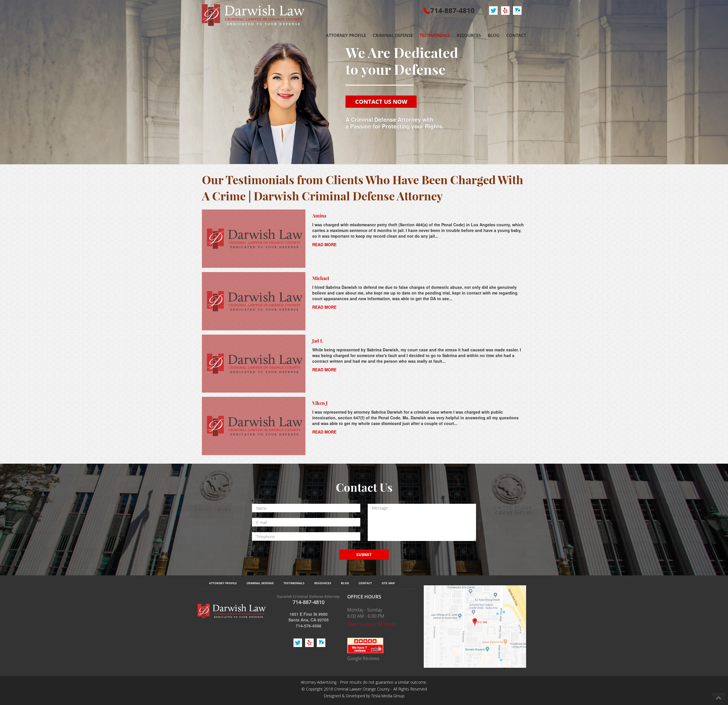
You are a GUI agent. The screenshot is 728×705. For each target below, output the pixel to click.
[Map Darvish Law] (475, 626)
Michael (320, 278)
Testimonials (294, 583)
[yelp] (365, 645)
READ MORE (324, 244)
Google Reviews (363, 658)
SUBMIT (364, 554)
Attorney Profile (223, 583)
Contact (365, 583)
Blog (345, 583)
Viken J (320, 403)
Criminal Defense (260, 583)
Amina (319, 215)
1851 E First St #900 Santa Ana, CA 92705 (308, 617)
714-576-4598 (308, 626)
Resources (322, 583)
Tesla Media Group (387, 695)
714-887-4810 (452, 10)
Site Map (388, 583)
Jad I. (317, 340)
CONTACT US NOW (381, 101)
